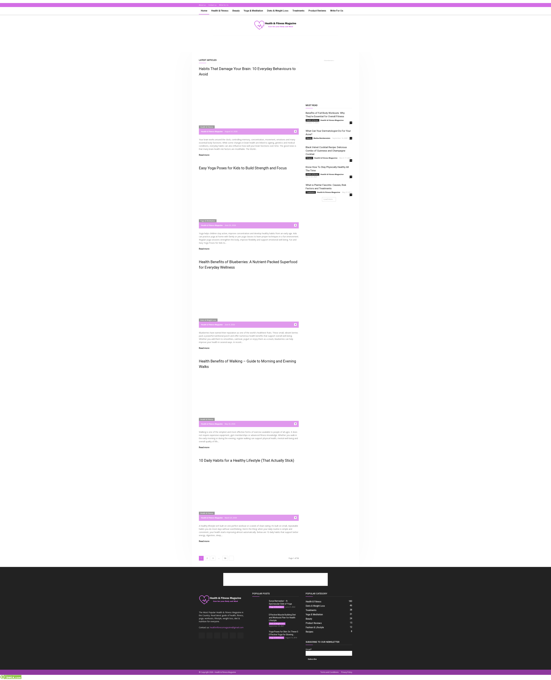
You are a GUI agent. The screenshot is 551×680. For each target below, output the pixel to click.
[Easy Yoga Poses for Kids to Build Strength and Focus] (249, 200)
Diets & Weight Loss (277, 10)
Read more (204, 155)
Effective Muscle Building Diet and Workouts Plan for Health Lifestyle (282, 618)
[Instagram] (331, 5)
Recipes (309, 158)
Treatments (298, 10)
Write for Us (223, 5)
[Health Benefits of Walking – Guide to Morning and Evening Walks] (249, 399)
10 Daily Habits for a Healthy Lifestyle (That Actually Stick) (246, 460)
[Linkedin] (336, 5)
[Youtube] (350, 5)
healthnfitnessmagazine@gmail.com (227, 627)
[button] (348, 11)
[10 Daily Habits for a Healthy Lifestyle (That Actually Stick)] (249, 493)
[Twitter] (345, 5)
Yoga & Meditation (253, 10)
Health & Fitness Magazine (212, 132)
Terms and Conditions (329, 672)
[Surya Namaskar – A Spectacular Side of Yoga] (259, 605)
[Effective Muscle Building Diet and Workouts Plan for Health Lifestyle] (259, 618)
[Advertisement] (275, 45)
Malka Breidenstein (322, 138)
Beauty (236, 10)
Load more (328, 199)
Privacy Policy (346, 672)
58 (225, 558)
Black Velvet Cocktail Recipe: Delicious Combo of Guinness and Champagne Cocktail (326, 151)
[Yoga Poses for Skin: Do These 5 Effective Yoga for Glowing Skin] (259, 635)
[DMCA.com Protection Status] (10, 678)
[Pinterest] (340, 5)
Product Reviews (317, 10)
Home (204, 10)
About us (202, 5)
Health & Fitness (219, 10)
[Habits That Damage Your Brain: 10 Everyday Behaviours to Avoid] (249, 107)
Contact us (212, 5)
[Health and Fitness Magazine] (275, 25)
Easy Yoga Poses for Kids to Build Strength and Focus (243, 168)
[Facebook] (326, 5)
